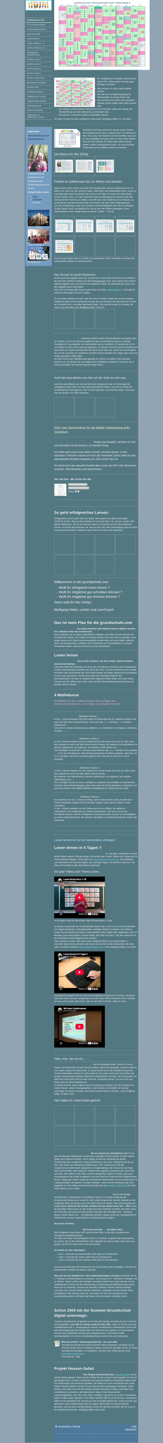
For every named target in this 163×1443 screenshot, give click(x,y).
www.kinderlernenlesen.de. (91, 947)
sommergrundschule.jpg (72, 1353)
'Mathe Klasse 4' (114, 290)
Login (133, 1426)
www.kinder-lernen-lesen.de (106, 859)
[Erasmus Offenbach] (38, 218)
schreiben (37, 199)
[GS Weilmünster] (38, 253)
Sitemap (76, 1426)
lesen (35, 196)
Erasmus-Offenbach (117, 1185)
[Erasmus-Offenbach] (38, 236)
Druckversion (64, 1426)
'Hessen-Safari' (122, 1374)
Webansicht (130, 1429)
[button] (77, 484)
